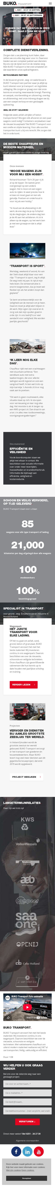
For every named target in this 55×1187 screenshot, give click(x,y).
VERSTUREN (26, 1122)
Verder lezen (21, 685)
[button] (50, 3)
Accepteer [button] (26, 1178)
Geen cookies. (27, 1170)
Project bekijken (24, 777)
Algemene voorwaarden (27, 1140)
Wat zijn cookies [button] (13, 1170)
